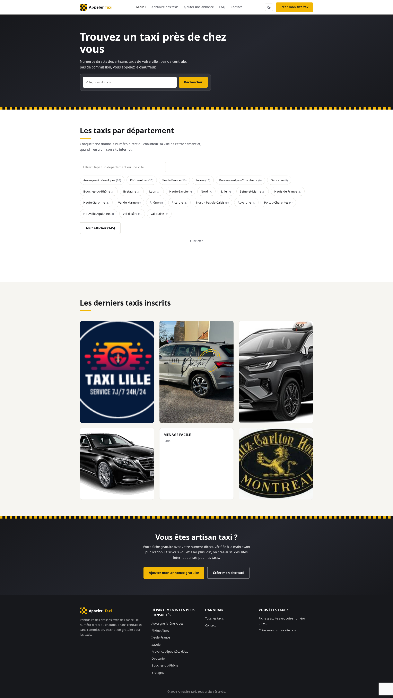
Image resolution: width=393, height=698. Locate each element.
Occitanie (279, 180)
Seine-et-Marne (252, 191)
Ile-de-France (174, 180)
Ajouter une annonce (199, 7)
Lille (226, 191)
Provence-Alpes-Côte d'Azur (240, 180)
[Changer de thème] (269, 7)
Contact (236, 7)
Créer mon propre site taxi (277, 630)
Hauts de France (287, 191)
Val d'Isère (132, 214)
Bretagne (131, 191)
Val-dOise (159, 214)
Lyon (154, 191)
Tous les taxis (214, 618)
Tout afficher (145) (100, 228)
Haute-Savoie (180, 191)
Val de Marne (129, 202)
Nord (206, 191)
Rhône (156, 202)
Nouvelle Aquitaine (98, 214)
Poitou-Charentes (278, 202)
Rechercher (193, 82)
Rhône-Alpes (141, 180)
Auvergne (246, 202)
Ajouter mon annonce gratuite (174, 572)
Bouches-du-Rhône (98, 191)
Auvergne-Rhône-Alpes (102, 180)
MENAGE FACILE (177, 434)
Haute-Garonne (96, 202)
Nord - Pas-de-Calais (212, 202)
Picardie (179, 202)
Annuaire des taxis (164, 7)
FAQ (222, 7)
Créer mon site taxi (294, 7)
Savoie (202, 180)
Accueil (141, 7)
